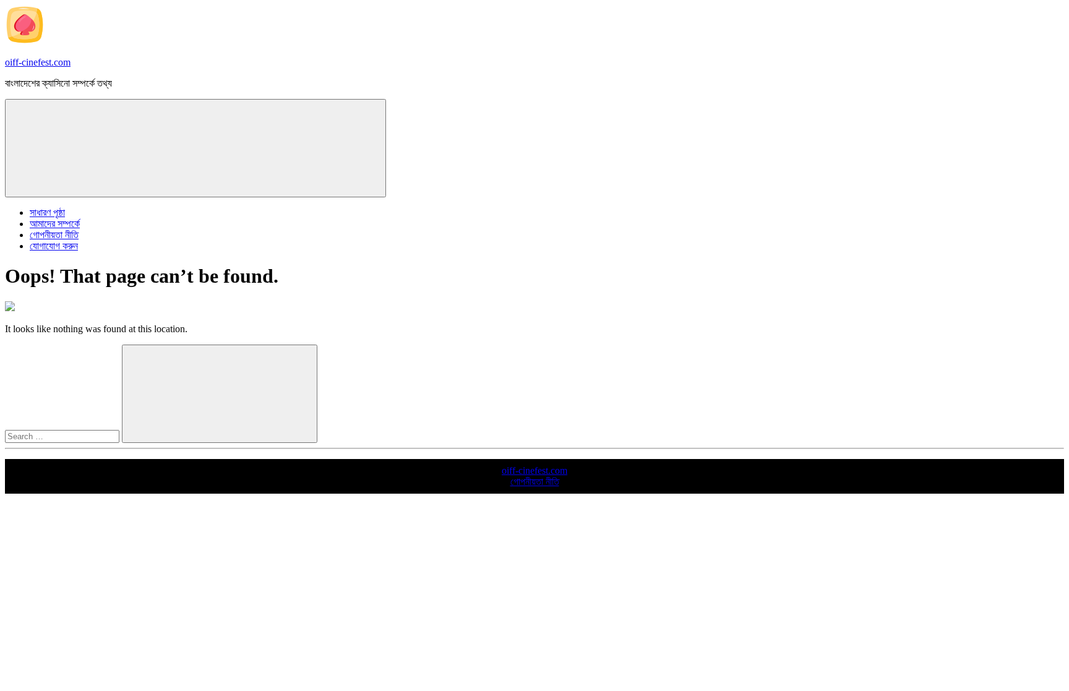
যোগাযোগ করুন (54, 246)
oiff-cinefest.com (38, 62)
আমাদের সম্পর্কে (55, 223)
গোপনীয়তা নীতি (54, 235)
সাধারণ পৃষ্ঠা (47, 212)
